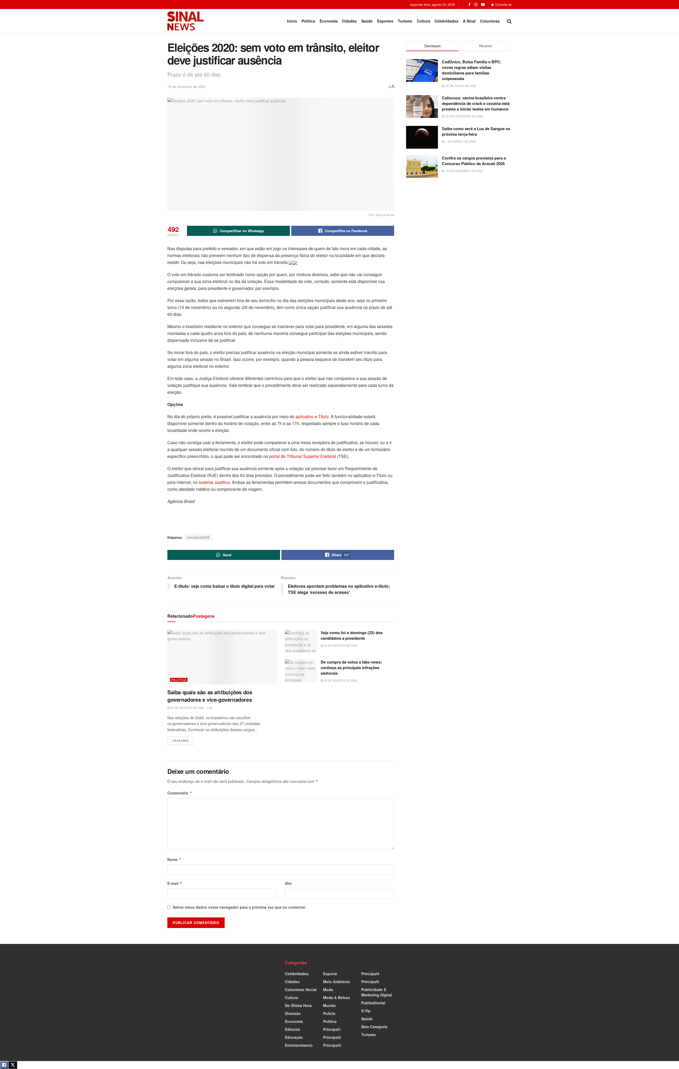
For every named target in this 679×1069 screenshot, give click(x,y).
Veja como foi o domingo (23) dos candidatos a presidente (351, 635)
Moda (328, 989)
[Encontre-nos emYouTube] (483, 4)
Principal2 (332, 1037)
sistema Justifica (214, 482)
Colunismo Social (301, 989)
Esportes (385, 21)
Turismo (405, 21)
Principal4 (370, 973)
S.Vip (366, 1010)
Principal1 (332, 1029)
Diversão (293, 1013)
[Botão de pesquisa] (509, 21)
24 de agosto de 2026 (187, 707)
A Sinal (469, 21)
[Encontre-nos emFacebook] (469, 4)
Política (308, 21)
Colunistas (490, 21)
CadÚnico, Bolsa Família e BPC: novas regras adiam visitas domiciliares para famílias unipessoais (471, 70)
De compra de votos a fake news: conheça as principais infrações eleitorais (351, 667)
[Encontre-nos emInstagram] (475, 4)
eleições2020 (198, 537)
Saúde (367, 21)
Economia (329, 21)
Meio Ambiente (336, 981)
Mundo (329, 1005)
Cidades (349, 21)
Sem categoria (374, 1026)
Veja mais (183, 739)
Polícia (329, 1013)
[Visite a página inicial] (185, 20)
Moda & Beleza (336, 997)
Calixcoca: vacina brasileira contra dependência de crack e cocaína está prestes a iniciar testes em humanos (476, 103)
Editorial (292, 1029)
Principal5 (370, 981)
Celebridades (446, 21)
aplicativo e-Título (312, 416)
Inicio (292, 21)
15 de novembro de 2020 (186, 86)
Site (288, 883)
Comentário (179, 793)
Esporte (330, 973)
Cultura (423, 21)
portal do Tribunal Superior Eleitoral (302, 456)
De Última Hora (298, 1005)
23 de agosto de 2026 (340, 645)
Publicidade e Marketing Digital (376, 992)
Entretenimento (299, 1045)
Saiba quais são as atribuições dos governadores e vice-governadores (209, 695)
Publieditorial (373, 1002)
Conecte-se (503, 4)
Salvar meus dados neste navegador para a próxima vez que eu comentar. (239, 907)
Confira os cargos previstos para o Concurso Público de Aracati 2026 (474, 160)
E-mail (174, 883)
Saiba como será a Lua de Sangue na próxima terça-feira (476, 131)
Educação (294, 1037)
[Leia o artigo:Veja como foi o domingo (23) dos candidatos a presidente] (301, 641)
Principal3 (332, 1045)
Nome (174, 859)
